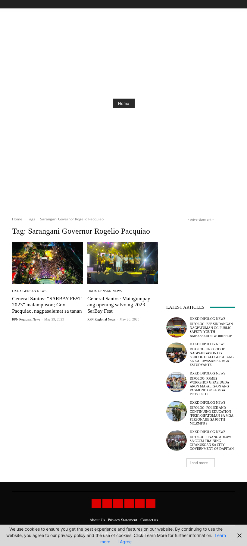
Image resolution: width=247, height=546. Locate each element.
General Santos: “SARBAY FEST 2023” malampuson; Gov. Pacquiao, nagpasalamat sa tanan (47, 305)
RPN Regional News (26, 319)
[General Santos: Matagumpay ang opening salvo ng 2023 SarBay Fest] (122, 263)
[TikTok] (217, 4)
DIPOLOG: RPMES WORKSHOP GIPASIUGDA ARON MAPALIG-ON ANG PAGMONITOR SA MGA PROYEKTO (209, 386)
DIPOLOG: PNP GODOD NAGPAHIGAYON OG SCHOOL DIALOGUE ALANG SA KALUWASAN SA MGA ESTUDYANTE (212, 357)
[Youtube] (231, 4)
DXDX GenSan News (29, 291)
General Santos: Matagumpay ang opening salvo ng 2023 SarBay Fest (118, 305)
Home (123, 103)
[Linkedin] (118, 503)
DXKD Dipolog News (207, 318)
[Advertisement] (200, 253)
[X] (224, 4)
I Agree (124, 541)
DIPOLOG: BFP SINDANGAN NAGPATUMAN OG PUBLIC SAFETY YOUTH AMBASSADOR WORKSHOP (211, 330)
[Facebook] (204, 4)
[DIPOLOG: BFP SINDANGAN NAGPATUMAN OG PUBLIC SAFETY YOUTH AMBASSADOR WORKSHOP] (176, 327)
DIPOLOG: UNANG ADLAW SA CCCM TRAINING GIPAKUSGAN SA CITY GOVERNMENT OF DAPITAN (212, 443)
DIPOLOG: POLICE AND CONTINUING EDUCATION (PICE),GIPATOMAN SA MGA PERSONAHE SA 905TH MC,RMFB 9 (211, 415)
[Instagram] (211, 4)
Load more (199, 462)
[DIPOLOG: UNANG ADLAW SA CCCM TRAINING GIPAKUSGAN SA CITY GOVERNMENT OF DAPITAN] (176, 440)
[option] (123, 103)
